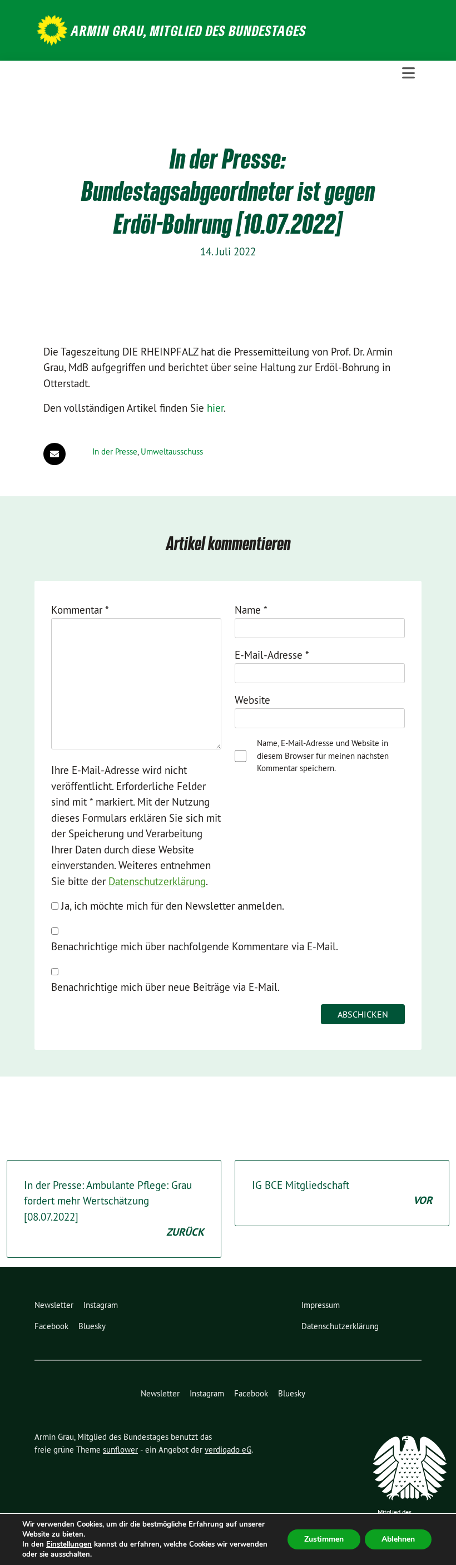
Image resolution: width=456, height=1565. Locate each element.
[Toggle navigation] (408, 73)
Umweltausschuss (172, 451)
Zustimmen (324, 1539)
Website (252, 700)
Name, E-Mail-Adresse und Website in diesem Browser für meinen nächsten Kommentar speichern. (323, 755)
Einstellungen (69, 1544)
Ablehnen (398, 1539)
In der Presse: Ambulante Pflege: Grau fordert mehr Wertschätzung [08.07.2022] (114, 1209)
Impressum (320, 1305)
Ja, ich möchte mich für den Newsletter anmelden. (171, 905)
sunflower (120, 1449)
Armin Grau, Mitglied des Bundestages (188, 30)
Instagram (100, 1305)
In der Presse (114, 451)
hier (215, 407)
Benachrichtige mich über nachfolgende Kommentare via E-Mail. (194, 946)
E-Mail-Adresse (272, 654)
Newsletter (53, 1305)
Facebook (51, 1326)
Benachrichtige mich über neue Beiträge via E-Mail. (165, 987)
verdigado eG (228, 1449)
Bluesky (92, 1326)
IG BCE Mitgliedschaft (342, 1193)
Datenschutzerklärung (157, 881)
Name (251, 609)
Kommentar (80, 609)
